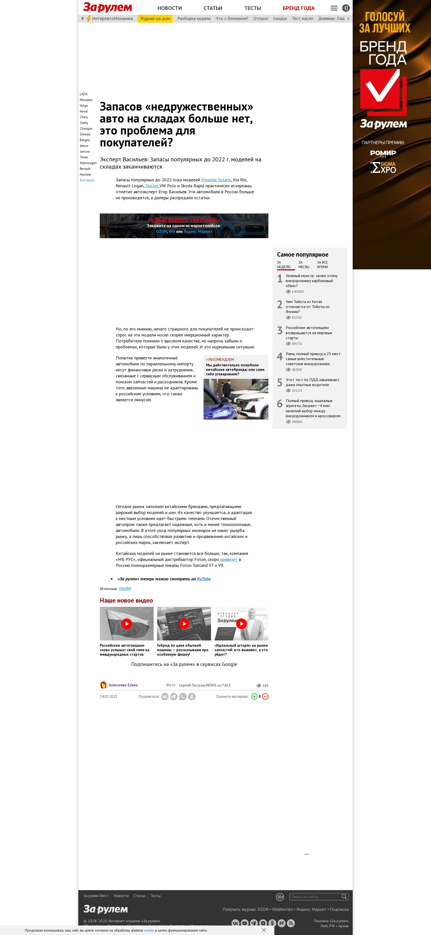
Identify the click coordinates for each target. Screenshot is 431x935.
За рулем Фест (96, 895)
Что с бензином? (232, 18)
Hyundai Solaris (216, 180)
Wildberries (282, 909)
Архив (343, 925)
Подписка (339, 909)
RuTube (204, 579)
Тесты (252, 7)
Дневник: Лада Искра (339, 18)
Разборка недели (194, 18)
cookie (149, 930)
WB (172, 231)
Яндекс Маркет (198, 231)
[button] (264, 930)
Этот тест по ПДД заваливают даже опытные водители (312, 382)
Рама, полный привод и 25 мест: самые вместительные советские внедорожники (313, 358)
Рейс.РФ (328, 925)
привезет (229, 559)
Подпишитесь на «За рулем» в (184, 664)
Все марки (87, 180)
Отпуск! (260, 18)
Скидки (280, 18)
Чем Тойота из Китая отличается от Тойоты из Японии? (307, 306)
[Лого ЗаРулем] (107, 7)
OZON (161, 231)
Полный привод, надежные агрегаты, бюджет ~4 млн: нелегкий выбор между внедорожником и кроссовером (313, 408)
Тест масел (302, 18)
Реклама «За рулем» (331, 920)
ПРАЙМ (125, 588)
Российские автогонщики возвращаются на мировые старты (309, 332)
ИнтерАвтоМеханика (112, 18)
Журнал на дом (155, 18)
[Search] (344, 896)
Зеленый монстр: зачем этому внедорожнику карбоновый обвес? (311, 280)
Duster (151, 186)
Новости (170, 7)
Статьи (213, 7)
